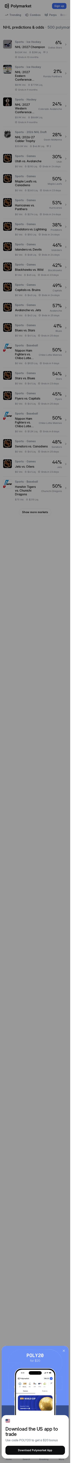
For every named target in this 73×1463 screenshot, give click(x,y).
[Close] (63, 1350)
